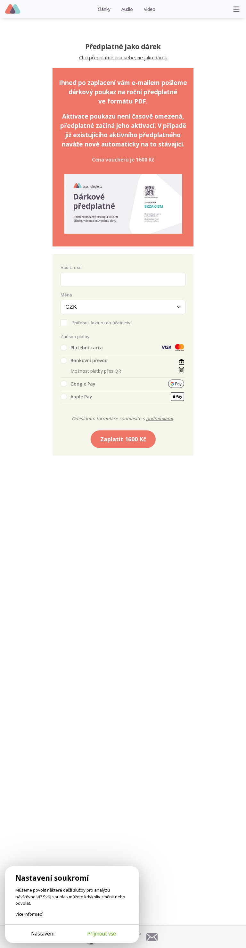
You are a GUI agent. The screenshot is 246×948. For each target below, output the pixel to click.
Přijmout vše (101, 933)
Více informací (29, 914)
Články (104, 9)
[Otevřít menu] (236, 8)
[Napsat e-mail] (152, 937)
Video (149, 9)
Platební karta (86, 348)
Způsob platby (75, 336)
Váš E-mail (71, 267)
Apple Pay (81, 397)
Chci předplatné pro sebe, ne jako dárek (123, 57)
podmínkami (159, 418)
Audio (127, 9)
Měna (66, 294)
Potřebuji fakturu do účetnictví (101, 322)
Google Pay (82, 384)
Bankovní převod (89, 360)
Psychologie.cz (13, 9)
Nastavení (42, 933)
